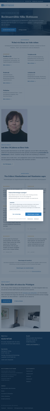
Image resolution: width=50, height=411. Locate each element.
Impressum (36, 218)
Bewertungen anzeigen (33, 214)
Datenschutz (30, 218)
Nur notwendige (17, 214)
